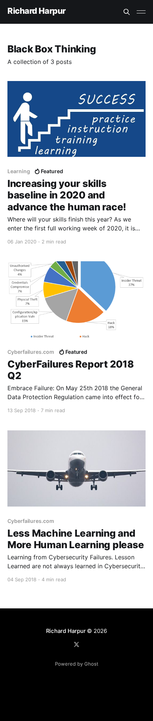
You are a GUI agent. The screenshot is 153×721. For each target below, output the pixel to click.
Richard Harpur (36, 11)
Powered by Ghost (76, 664)
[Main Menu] (141, 11)
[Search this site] (127, 12)
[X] (76, 644)
